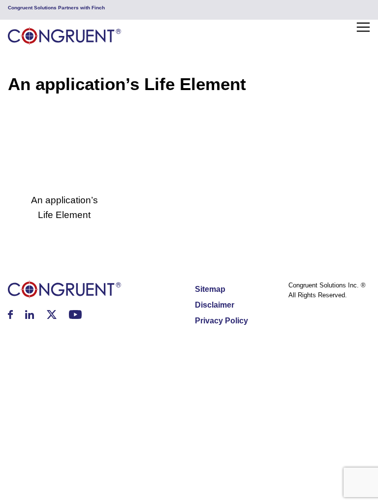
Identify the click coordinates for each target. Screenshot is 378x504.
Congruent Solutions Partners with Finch (56, 7)
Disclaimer (214, 305)
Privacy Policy (221, 320)
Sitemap (210, 289)
